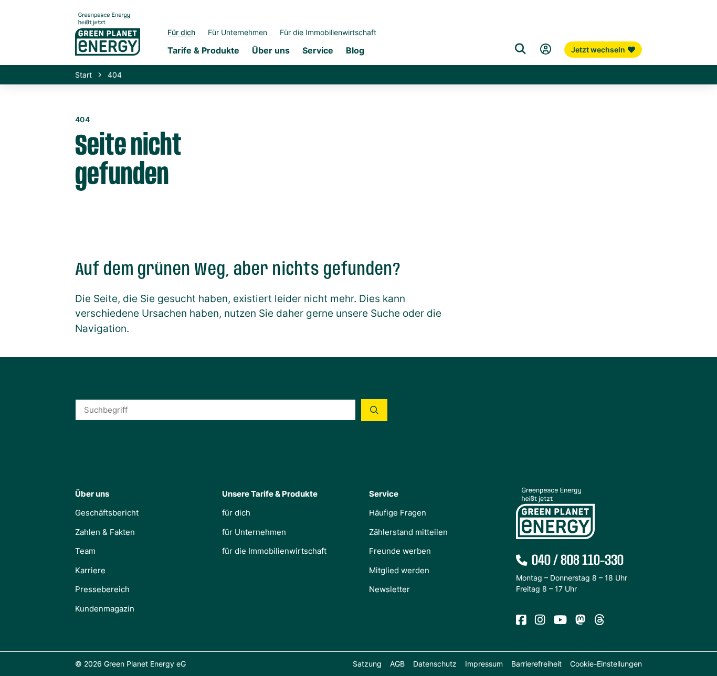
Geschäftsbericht (107, 513)
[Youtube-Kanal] (560, 620)
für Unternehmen (254, 532)
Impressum (484, 663)
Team (85, 551)
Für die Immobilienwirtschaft (328, 32)
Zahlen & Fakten (105, 532)
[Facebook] (521, 620)
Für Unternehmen (237, 32)
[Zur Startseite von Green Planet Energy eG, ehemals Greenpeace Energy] (107, 42)
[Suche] (520, 49)
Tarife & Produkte (203, 50)
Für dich (181, 32)
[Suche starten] (374, 410)
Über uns (271, 50)
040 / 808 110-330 (578, 560)
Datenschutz (435, 663)
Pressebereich (102, 589)
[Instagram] (540, 620)
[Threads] (599, 620)
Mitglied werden (399, 570)
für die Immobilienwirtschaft (274, 551)
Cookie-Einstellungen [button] (606, 663)
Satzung (367, 663)
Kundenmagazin (104, 609)
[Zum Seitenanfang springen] (704, 621)
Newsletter (389, 589)
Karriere (90, 570)
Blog (355, 50)
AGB (397, 663)
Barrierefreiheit (536, 663)
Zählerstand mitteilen (408, 532)
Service (317, 50)
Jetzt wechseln (598, 49)
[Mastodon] (580, 620)
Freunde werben (400, 551)
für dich (236, 513)
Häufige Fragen (397, 513)
